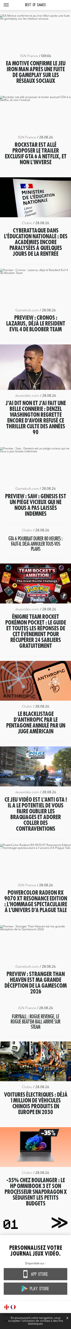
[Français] (13, 1309)
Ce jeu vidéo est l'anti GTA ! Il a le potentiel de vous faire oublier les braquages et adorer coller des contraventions (35, 814)
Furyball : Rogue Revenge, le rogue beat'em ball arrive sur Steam (35, 1021)
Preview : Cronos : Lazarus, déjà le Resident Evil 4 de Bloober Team (35, 323)
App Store (38, 1274)
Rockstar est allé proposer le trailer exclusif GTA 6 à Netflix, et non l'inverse (35, 153)
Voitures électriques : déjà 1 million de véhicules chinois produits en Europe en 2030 (35, 1103)
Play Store (38, 1289)
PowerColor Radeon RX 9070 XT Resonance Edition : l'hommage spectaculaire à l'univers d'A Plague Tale (35, 901)
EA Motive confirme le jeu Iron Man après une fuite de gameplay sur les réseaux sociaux (35, 72)
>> (57, 1222)
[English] (7, 1309)
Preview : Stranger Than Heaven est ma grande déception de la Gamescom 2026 (35, 983)
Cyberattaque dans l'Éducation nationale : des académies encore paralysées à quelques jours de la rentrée (35, 242)
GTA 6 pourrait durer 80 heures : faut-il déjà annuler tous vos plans (35, 543)
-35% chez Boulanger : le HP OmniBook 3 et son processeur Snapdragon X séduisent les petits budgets (35, 1192)
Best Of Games (35, 5)
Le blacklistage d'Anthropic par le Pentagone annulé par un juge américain (35, 722)
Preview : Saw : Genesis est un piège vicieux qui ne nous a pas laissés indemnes (35, 505)
